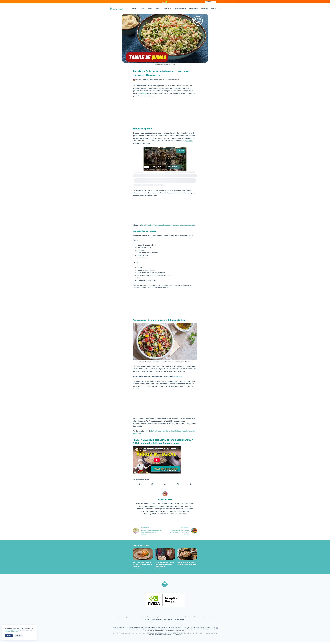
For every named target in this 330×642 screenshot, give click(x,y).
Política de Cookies (204, 617)
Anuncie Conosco (180, 619)
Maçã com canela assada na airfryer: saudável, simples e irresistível (142, 564)
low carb (189, 141)
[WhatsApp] (190, 484)
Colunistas (134, 617)
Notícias (134, 8)
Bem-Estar (204, 8)
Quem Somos (117, 617)
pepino (140, 255)
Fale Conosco (168, 619)
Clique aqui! (177, 376)
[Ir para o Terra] (165, 2)
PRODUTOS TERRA (210, 1)
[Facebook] (139, 484)
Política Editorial (176, 617)
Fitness (158, 8)
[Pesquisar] (219, 8)
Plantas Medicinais (180, 8)
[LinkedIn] (177, 484)
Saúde (143, 8)
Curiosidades (193, 8)
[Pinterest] (165, 484)
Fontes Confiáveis (144, 617)
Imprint (214, 617)
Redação (125, 617)
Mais (212, 8)
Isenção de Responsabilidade (153, 619)
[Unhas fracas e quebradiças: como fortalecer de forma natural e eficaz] (165, 554)
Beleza (150, 8)
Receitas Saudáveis (173, 79)
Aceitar (9, 635)
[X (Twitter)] (152, 484)
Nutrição (166, 8)
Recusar (18, 635)
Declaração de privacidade (160, 617)
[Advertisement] (165, 112)
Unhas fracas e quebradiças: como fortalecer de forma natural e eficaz (164, 564)
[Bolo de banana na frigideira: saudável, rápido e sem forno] (187, 554)
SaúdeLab (143, 93)
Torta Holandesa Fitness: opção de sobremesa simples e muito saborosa (168, 225)
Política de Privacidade (11, 631)
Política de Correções (189, 617)
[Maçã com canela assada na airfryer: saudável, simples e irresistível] (143, 554)
